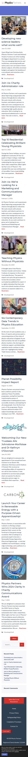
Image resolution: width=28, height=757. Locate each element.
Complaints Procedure (14, 722)
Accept (4, 754)
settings (17, 751)
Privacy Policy (14, 713)
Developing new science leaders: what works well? (12, 42)
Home (14, 708)
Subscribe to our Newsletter (14, 701)
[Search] (22, 645)
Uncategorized (9, 78)
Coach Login (6, 731)
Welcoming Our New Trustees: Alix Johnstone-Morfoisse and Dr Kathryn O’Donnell (14, 444)
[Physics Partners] (11, 3)
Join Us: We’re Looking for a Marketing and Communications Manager (12, 188)
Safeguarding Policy (14, 717)
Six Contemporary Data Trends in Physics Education (12, 321)
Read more (10, 74)
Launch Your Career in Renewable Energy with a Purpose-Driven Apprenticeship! (13, 510)
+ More (14, 638)
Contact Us (14, 726)
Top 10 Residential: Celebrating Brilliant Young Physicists (13, 143)
